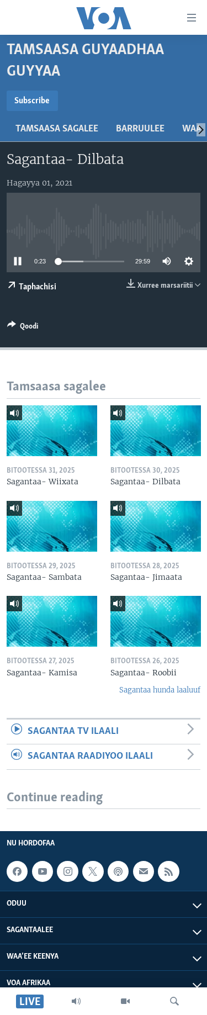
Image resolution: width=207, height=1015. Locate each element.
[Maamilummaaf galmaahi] (143, 871)
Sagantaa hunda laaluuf (159, 690)
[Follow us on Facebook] (17, 871)
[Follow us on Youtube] (42, 871)
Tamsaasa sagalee (56, 129)
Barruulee (140, 129)
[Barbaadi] (174, 1001)
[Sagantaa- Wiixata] (52, 430)
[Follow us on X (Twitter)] (92, 871)
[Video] (125, 1001)
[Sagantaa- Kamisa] (52, 621)
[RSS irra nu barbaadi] (168, 871)
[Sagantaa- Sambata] (52, 526)
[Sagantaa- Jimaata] (155, 526)
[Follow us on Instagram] (67, 871)
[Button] (22, 328)
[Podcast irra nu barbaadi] (118, 871)
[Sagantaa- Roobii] (155, 621)
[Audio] (76, 1001)
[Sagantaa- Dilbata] (155, 430)
